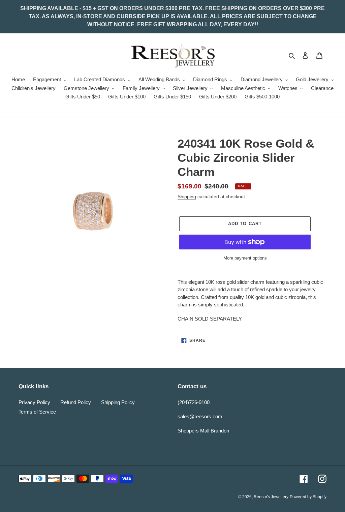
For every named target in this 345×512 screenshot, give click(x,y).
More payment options (245, 258)
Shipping (187, 196)
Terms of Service (37, 412)
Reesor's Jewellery (271, 496)
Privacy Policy (34, 402)
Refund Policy (75, 402)
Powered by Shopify (308, 496)
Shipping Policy (118, 402)
